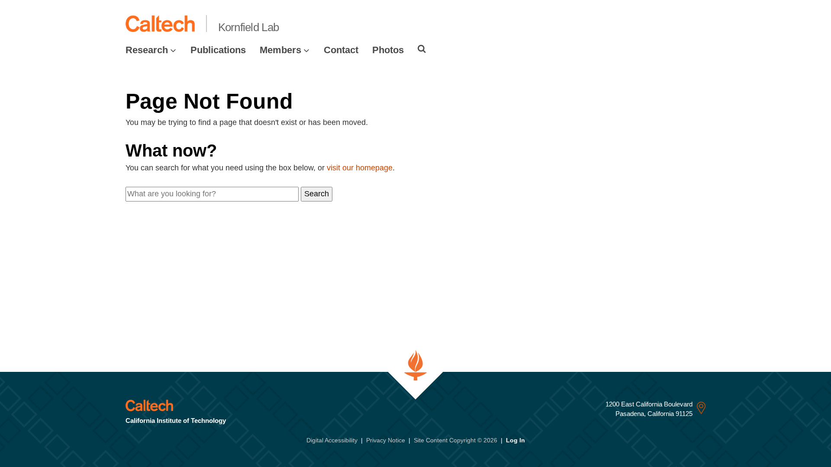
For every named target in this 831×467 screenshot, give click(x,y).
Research (147, 50)
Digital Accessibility (332, 440)
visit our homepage (360, 167)
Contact (341, 50)
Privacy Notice (385, 440)
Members (280, 50)
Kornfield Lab (248, 27)
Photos (388, 50)
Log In (515, 440)
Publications (218, 50)
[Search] (422, 49)
